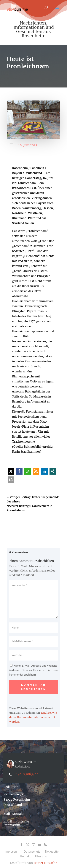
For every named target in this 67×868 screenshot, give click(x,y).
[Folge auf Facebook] (22, 845)
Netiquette (51, 851)
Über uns (41, 856)
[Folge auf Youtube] (39, 845)
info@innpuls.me (16, 821)
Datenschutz (32, 851)
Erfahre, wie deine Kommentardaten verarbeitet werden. (33, 717)
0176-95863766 (27, 774)
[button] (11, 471)
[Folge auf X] (28, 845)
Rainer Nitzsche (45, 863)
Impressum (11, 825)
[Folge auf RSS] (45, 845)
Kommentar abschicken (33, 687)
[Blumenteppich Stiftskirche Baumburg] (33, 138)
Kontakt (25, 856)
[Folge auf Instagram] (33, 845)
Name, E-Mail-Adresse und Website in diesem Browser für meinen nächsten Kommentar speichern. (33, 670)
